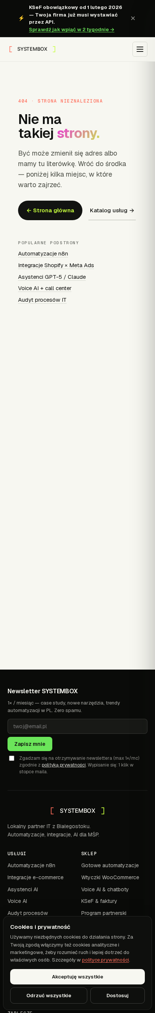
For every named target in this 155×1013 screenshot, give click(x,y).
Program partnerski (103, 913)
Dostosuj (117, 995)
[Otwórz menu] (139, 49)
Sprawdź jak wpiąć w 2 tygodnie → (71, 29)
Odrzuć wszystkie (48, 995)
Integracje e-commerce (36, 877)
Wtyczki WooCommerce (110, 877)
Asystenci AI (23, 889)
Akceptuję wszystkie (77, 977)
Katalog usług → (112, 210)
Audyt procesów (28, 913)
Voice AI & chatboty (105, 889)
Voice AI (17, 901)
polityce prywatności (105, 960)
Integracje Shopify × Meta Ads (56, 265)
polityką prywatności (64, 765)
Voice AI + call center (44, 288)
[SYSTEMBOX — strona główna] (32, 49)
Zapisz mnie (30, 744)
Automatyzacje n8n (43, 253)
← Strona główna (50, 210)
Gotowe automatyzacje (110, 865)
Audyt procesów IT (42, 299)
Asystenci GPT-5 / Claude (52, 276)
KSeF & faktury (99, 901)
